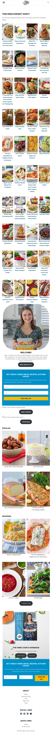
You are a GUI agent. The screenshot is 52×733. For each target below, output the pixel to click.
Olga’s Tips (26, 701)
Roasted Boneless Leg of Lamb (8, 299)
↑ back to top (26, 603)
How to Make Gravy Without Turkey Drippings (20, 216)
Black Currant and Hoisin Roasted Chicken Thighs (44, 243)
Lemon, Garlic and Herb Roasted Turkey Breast (32, 216)
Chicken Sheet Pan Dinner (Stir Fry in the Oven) (8, 43)
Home (26, 724)
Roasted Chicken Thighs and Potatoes (32, 156)
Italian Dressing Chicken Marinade (44, 129)
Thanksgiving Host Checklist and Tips (44, 70)
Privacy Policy (26, 726)
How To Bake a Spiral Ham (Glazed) (44, 43)
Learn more (21, 655)
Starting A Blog (26, 696)
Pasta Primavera (44, 153)
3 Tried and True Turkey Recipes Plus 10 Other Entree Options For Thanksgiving (7, 99)
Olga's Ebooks (26, 412)
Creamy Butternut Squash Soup (32, 299)
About (26, 694)
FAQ (26, 698)
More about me (25, 364)
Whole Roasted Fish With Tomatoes (44, 299)
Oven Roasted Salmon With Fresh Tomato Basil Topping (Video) (32, 187)
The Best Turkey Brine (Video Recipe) (32, 129)
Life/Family (26, 422)
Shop (26, 703)
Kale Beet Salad (44, 214)
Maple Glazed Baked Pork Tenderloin (7, 185)
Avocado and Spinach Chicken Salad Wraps (32, 243)
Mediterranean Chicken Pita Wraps (7, 270)
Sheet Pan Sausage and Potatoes (32, 43)
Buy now (32, 655)
